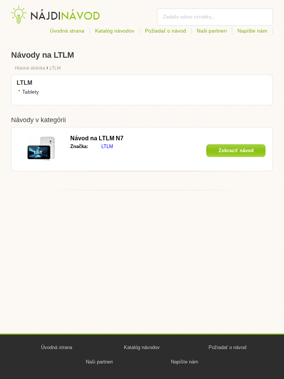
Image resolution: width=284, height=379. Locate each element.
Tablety (30, 92)
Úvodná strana (67, 31)
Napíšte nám (252, 31)
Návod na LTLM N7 (97, 138)
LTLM (107, 146)
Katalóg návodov (114, 31)
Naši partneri (212, 31)
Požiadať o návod (165, 31)
